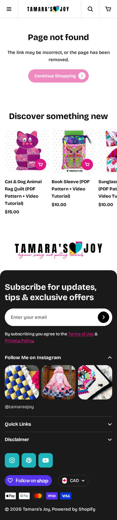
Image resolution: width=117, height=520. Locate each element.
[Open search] (90, 9)
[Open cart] (108, 9)
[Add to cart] (40, 164)
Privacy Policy (19, 340)
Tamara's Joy (36, 509)
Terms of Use (81, 334)
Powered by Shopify (73, 509)
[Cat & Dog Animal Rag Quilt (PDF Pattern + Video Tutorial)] (27, 151)
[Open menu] (9, 9)
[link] (58, 76)
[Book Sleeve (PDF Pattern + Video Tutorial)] (74, 151)
